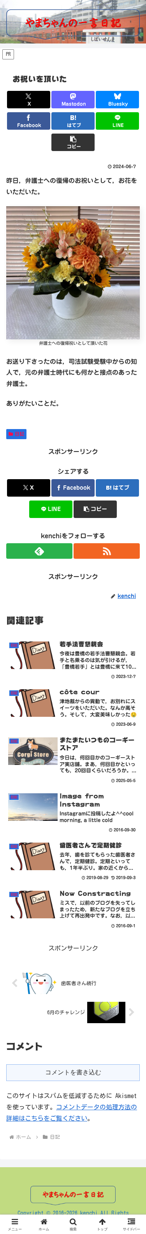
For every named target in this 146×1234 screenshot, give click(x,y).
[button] (73, 142)
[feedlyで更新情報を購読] (39, 551)
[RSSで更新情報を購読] (107, 551)
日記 (19, 433)
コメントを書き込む (73, 1072)
